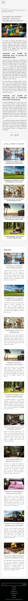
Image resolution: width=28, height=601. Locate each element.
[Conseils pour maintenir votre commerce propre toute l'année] (14, 153)
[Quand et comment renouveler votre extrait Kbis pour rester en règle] (14, 209)
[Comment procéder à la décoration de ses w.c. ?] (14, 452)
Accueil (2, 8)
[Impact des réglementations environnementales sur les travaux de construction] (14, 548)
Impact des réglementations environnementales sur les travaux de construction (14, 558)
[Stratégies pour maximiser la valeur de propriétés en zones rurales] (14, 172)
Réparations (14, 591)
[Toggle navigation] (3, 2)
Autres (6, 8)
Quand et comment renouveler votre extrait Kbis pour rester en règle (14, 218)
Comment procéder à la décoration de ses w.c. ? (14, 460)
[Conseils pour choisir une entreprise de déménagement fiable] (14, 191)
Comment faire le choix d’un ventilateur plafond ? (14, 428)
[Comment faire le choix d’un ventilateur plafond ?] (14, 419)
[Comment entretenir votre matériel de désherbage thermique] (14, 228)
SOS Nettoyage (6, 66)
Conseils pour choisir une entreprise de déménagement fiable (14, 199)
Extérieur (14, 587)
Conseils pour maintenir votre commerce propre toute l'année (14, 162)
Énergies (14, 595)
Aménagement (14, 593)
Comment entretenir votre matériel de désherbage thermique (14, 237)
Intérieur (14, 589)
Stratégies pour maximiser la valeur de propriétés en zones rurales (14, 181)
